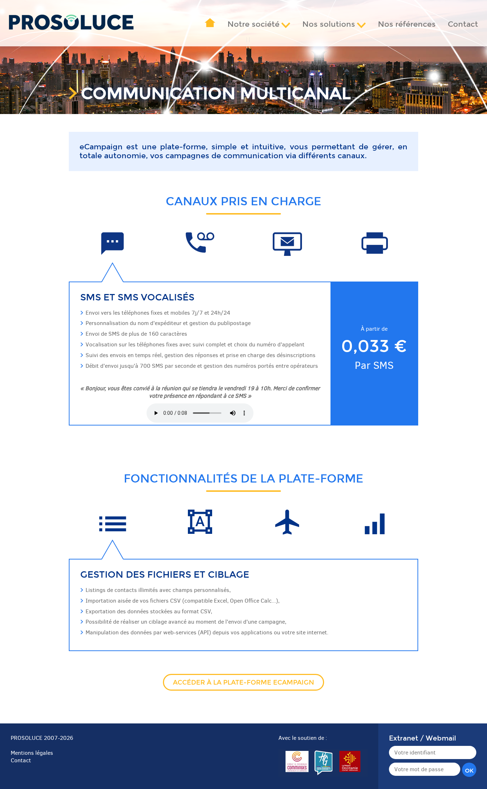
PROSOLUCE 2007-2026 (42, 738)
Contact (463, 24)
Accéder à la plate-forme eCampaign (243, 682)
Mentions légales (32, 753)
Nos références (407, 24)
